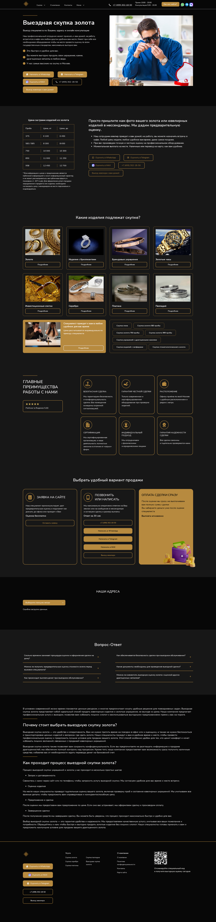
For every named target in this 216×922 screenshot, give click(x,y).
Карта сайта (122, 872)
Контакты (68, 5)
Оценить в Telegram (139, 157)
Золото (29, 259)
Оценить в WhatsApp (106, 157)
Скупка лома (122, 325)
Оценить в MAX (37, 82)
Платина (116, 306)
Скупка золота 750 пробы (128, 333)
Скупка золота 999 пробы (160, 333)
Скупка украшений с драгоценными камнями (136, 340)
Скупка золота (71, 857)
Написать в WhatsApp (40, 74)
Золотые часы (163, 259)
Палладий (161, 306)
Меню (79, 5)
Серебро (73, 306)
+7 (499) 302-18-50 (122, 5)
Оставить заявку (50, 523)
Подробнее (43, 264)
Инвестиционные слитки (38, 306)
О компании (55, 5)
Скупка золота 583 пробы (148, 325)
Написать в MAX (108, 547)
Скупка (39, 5)
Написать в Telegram (73, 74)
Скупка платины (71, 865)
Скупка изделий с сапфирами (129, 347)
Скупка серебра (71, 861)
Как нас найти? (170, 4)
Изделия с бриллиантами (82, 259)
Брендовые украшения (125, 259)
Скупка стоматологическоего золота (169, 347)
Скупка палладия (93, 857)
